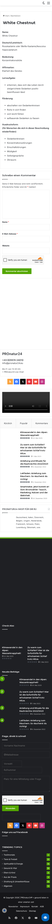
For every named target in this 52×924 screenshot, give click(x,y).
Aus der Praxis (10, 877)
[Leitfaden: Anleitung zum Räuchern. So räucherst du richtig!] (10, 477)
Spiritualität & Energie (13, 864)
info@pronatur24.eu (12, 363)
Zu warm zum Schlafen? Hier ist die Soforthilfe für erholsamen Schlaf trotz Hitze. (38, 653)
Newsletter (13, 906)
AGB (42, 906)
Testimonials (9, 855)
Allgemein (8, 886)
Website (5, 246)
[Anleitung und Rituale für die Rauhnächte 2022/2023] (10, 465)
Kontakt (34, 906)
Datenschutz (21, 911)
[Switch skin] (43, 4)
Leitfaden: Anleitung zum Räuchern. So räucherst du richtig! (33, 476)
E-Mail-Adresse (10, 234)
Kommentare (41, 423)
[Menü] (48, 4)
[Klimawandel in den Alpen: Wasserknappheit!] (10, 436)
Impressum (25, 906)
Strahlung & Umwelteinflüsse (16, 881)
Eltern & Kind (9, 873)
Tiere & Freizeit (10, 859)
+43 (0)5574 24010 (12, 360)
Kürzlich (8, 423)
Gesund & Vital (10, 868)
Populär (24, 423)
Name (5, 222)
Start (7, 16)
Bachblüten (16, 16)
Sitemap (32, 911)
